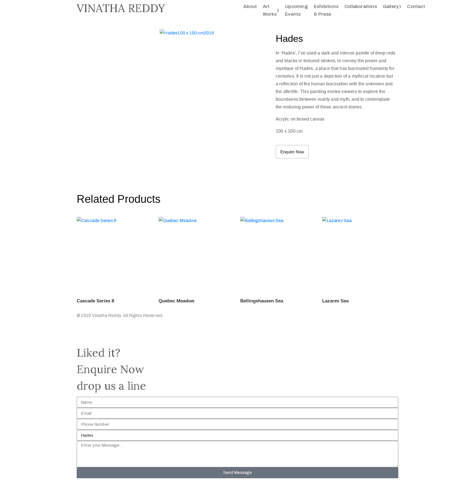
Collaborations (360, 6)
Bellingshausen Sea (261, 301)
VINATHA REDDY (121, 8)
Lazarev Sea (335, 301)
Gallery (391, 6)
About (250, 6)
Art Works (270, 10)
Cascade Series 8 (95, 301)
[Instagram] (82, 334)
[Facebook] (92, 334)
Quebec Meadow (176, 301)
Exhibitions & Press (326, 10)
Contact (416, 6)
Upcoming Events (296, 10)
